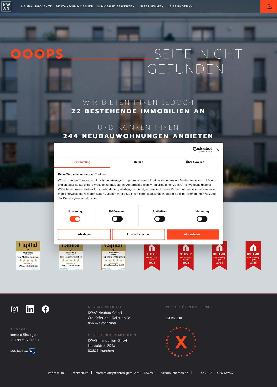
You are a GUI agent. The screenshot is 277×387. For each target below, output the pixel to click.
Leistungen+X (180, 6)
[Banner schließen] (218, 149)
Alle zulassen (192, 234)
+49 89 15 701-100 (24, 340)
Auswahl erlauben (138, 234)
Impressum (56, 373)
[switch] (117, 219)
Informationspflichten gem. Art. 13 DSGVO (125, 373)
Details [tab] (138, 162)
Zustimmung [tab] (82, 162)
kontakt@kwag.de (24, 334)
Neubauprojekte (36, 6)
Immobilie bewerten (116, 6)
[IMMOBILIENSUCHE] (268, 6)
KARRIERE (175, 318)
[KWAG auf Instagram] (14, 309)
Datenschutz (79, 373)
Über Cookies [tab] (195, 162)
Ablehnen (84, 234)
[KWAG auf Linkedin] (30, 309)
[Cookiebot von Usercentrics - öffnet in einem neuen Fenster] (195, 149)
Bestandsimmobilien (74, 6)
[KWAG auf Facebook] (45, 309)
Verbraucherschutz (174, 373)
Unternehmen (151, 6)
